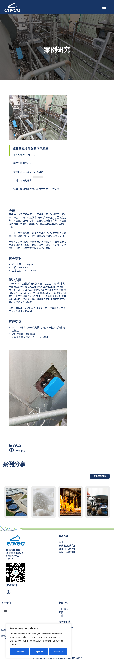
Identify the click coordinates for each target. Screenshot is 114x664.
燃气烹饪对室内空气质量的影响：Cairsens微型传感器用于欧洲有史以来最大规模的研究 (97, 514)
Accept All (58, 652)
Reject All (39, 652)
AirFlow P (32, 155)
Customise (19, 652)
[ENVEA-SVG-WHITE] (12, 4)
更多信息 (19, 451)
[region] (38, 640)
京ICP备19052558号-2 (71, 658)
